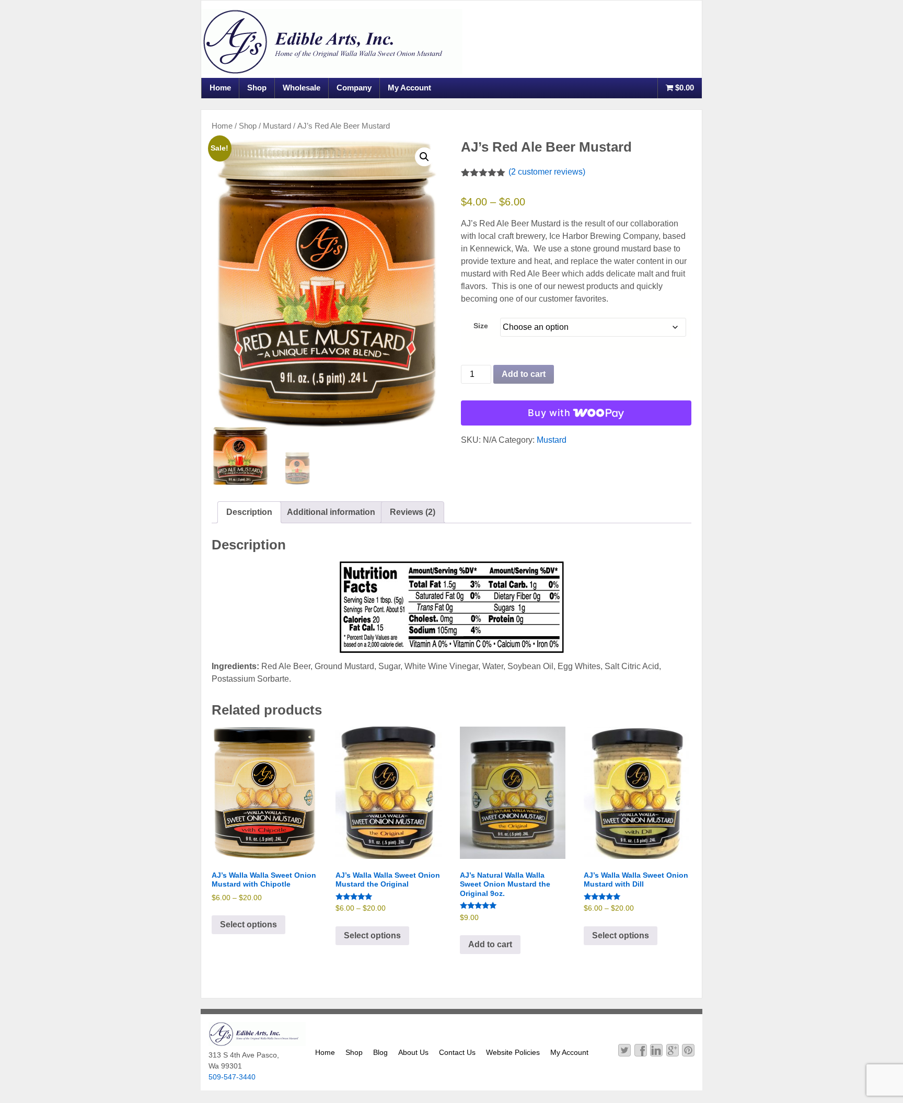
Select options (248, 924)
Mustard (277, 126)
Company (354, 87)
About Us (413, 1052)
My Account (409, 87)
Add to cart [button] (490, 944)
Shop (257, 87)
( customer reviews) (546, 171)
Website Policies (513, 1052)
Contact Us (457, 1052)
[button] (424, 156)
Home (220, 87)
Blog (380, 1052)
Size (480, 325)
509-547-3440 (232, 1077)
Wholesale (301, 87)
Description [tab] (249, 512)
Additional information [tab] (331, 512)
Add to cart (524, 374)
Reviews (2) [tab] (412, 512)
